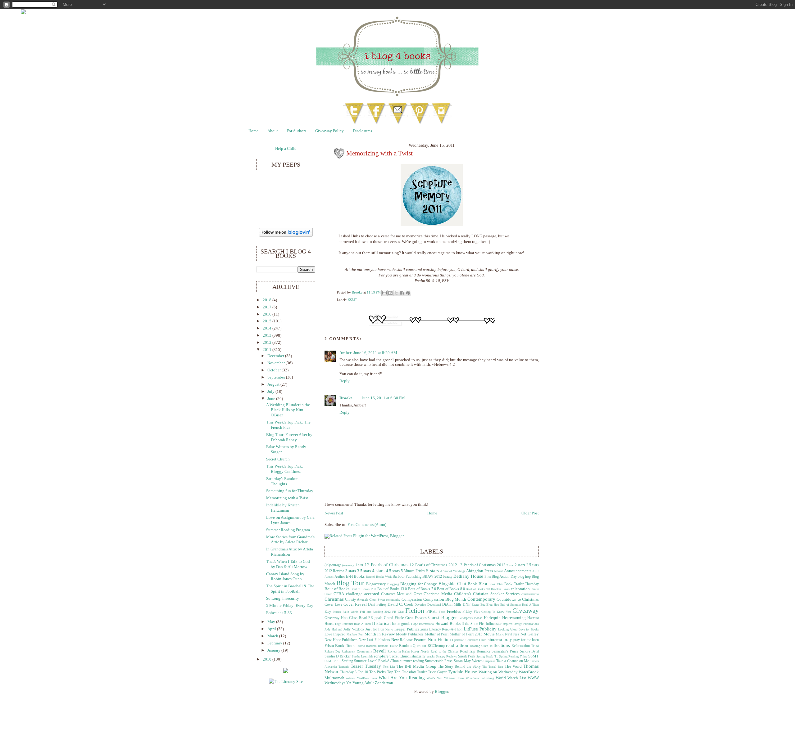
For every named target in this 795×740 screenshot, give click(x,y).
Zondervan (384, 683)
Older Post (530, 513)
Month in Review (380, 634)
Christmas (334, 599)
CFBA (339, 594)
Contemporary (481, 599)
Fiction (414, 610)
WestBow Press (367, 678)
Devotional (434, 604)
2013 (267, 335)
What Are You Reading (402, 677)
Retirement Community (357, 651)
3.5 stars (364, 571)
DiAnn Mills (451, 605)
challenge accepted (362, 594)
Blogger (441, 691)
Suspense (489, 661)
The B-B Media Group (416, 666)
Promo (361, 646)
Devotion (420, 604)
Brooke (357, 292)
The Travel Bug (492, 666)
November (276, 363)
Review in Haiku (399, 651)
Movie (489, 634)
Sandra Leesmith (362, 656)
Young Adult (363, 683)
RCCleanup (436, 646)
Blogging (393, 584)
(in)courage (333, 565)
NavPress (512, 634)
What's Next (435, 678)
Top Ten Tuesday (401, 672)
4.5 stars (393, 571)
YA (349, 683)
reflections (500, 645)
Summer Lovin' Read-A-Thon (376, 661)
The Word (513, 666)
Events (337, 611)
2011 (267, 350)
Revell (379, 650)
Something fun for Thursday (289, 491)
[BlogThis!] (390, 293)
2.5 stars (532, 565)
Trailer (422, 672)
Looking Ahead (507, 629)
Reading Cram (479, 646)
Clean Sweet (377, 599)
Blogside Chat (452, 583)
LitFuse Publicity (480, 628)
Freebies (454, 611)
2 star (510, 565)
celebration (520, 589)
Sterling (347, 661)
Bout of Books (337, 589)
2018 (267, 300)
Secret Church (400, 656)
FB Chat (398, 611)
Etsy (328, 612)
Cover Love (333, 605)
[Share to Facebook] (402, 293)
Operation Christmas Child (469, 640)
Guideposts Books (470, 618)
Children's (462, 594)
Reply (344, 381)
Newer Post (334, 513)
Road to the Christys (444, 651)
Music (500, 634)
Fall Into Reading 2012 (375, 611)
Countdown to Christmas (518, 599)
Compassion (412, 599)
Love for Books (529, 629)
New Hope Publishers (341, 640)
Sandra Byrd (529, 651)
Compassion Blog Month (444, 599)
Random (371, 646)
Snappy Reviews (446, 656)
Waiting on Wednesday (498, 672)
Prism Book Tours (340, 646)
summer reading (412, 661)
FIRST (431, 611)
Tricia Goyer (437, 672)
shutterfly (418, 656)
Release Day (332, 651)
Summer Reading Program (288, 530)
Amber (345, 353)
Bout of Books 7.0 (422, 589)
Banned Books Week (379, 576)
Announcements (517, 571)
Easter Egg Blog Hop (485, 604)
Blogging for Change (418, 584)
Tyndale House (462, 671)
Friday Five (471, 612)
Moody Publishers (410, 634)
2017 (267, 307)
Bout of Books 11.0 (363, 589)
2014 (267, 328)
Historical (381, 623)
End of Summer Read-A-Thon (519, 604)
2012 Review (334, 571)
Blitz (487, 576)
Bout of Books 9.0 (478, 589)
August (273, 384)
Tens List (389, 666)
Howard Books (447, 623)
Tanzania (343, 666)
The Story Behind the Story (459, 667)
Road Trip (467, 651)
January (274, 650)
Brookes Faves (500, 589)
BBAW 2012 (432, 577)
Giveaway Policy (329, 131)
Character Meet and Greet (401, 594)
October (274, 370)
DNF (466, 605)
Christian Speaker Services (496, 594)
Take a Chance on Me (512, 661)
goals (378, 618)
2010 (267, 659)
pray (507, 639)
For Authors (296, 131)
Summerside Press (438, 661)
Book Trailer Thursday (521, 584)
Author (339, 577)
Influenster (494, 624)
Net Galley (529, 634)
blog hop (524, 577)
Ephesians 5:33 (279, 613)
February (275, 643)
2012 (267, 342)
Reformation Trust (525, 646)
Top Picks (377, 672)
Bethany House (468, 576)
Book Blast (477, 584)
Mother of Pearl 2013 (466, 634)
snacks (431, 656)
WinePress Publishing (480, 678)
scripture (381, 656)
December (276, 356)
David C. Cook (400, 604)
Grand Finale (394, 618)
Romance (483, 651)
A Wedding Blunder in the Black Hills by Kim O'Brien (288, 410)
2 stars (520, 565)
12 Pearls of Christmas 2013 (482, 565)
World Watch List (511, 678)
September (276, 377)
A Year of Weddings (452, 571)
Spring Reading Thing (513, 656)
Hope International (422, 624)
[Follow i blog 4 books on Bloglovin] (286, 235)
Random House (388, 646)
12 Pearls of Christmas (386, 564)
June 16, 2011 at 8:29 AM (375, 353)
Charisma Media (438, 594)
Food (442, 611)
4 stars (378, 570)
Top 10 (363, 672)
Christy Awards (356, 600)
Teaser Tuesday (366, 666)
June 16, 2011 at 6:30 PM (383, 398)
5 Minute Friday (413, 571)
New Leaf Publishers (374, 640)
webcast (351, 678)
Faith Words (350, 611)
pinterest (495, 640)
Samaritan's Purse (505, 651)
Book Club (495, 584)
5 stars (432, 570)
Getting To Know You (496, 611)
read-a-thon (457, 645)
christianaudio (530, 594)
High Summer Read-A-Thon (353, 624)
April (272, 629)
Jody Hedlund (333, 629)
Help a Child (286, 148)
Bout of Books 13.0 (392, 589)
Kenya (389, 629)
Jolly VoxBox (353, 629)
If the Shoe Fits (472, 624)
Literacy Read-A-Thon (446, 629)
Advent (498, 571)
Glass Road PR (361, 618)
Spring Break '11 (487, 656)
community (393, 599)
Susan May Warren (468, 661)
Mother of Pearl (437, 634)
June (271, 399)
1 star (359, 565)
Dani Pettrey (377, 605)
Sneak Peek (466, 656)
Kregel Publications (411, 629)
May (271, 622)
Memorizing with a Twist (287, 498)
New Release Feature (408, 640)
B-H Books (355, 576)
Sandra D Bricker (338, 656)
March (273, 636)
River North (420, 651)
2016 (267, 314)
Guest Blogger (442, 617)
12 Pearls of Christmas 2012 (433, 565)
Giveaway (525, 610)
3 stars (350, 571)
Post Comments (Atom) (367, 524)
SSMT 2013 (332, 661)
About (272, 131)
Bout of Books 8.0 (451, 589)
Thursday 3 (348, 672)
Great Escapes (416, 618)
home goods (401, 624)
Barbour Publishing (407, 577)
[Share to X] (396, 293)
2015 (267, 321)
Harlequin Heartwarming (505, 618)
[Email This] (384, 293)
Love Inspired (335, 634)
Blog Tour (350, 583)
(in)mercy (348, 565)
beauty (447, 577)
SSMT (352, 300)
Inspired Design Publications (520, 624)
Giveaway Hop (336, 618)
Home (253, 131)
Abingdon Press (479, 571)
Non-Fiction (439, 639)
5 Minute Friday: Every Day (289, 605)
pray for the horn (526, 640)
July (271, 391)
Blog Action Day (504, 577)
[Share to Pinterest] (408, 293)
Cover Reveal (355, 604)
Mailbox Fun (355, 634)
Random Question (412, 646)
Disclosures (362, 131)
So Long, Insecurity (282, 598)
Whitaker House (454, 678)
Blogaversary (376, 584)
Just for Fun (375, 629)
